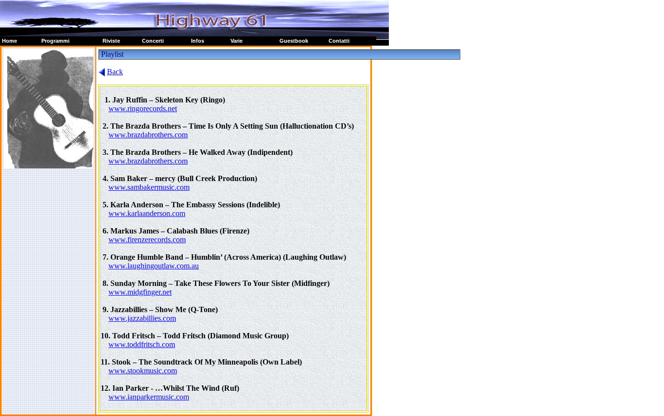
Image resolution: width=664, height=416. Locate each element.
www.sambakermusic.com (149, 187)
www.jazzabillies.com (142, 318)
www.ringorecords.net (142, 108)
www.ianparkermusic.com (148, 397)
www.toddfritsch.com (141, 344)
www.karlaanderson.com (146, 213)
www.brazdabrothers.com (148, 135)
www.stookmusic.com (142, 370)
